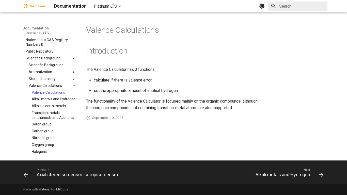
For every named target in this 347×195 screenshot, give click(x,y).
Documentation (36, 28)
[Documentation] (34, 6)
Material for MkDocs (53, 189)
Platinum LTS (105, 6)
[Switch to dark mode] (262, 6)
